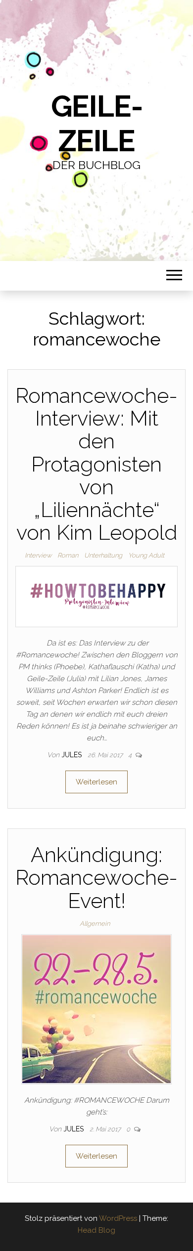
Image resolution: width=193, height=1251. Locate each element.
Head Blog (96, 1230)
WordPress (118, 1218)
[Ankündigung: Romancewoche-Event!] (96, 1008)
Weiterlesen (96, 781)
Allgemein (95, 923)
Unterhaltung (103, 555)
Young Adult (146, 555)
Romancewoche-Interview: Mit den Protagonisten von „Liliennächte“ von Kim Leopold (96, 464)
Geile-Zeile (97, 123)
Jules (72, 755)
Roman (67, 555)
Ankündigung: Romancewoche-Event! (96, 877)
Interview (38, 555)
